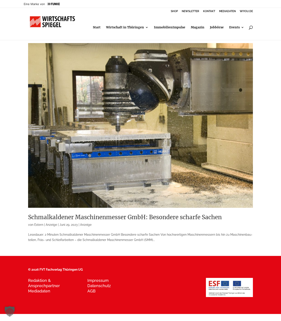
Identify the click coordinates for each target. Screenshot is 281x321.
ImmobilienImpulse (169, 27)
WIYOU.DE (246, 11)
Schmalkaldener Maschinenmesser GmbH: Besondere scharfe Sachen (125, 217)
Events (234, 27)
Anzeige (86, 224)
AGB (91, 291)
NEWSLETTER (190, 11)
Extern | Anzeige (45, 224)
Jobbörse (217, 27)
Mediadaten (39, 291)
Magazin (197, 27)
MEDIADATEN (227, 11)
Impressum (98, 280)
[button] (9, 311)
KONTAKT (209, 11)
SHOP (174, 11)
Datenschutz (99, 285)
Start (97, 27)
